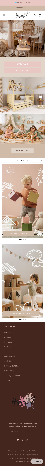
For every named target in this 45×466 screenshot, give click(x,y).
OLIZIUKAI (8, 361)
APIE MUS (8, 381)
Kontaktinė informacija (23, 461)
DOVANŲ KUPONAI (11, 366)
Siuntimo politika (32, 458)
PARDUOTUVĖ (9, 356)
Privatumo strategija (14, 454)
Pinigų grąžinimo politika (17, 458)
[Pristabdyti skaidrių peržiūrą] (42, 160)
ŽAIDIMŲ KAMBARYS (12, 376)
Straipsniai (8, 342)
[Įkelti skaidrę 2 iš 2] (23, 160)
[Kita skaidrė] (27, 160)
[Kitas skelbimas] (41, 2)
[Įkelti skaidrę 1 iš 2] (21, 160)
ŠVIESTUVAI (22, 64)
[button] (4, 15)
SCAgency (35, 451)
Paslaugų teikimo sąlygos (31, 454)
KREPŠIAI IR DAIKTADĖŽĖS (21, 314)
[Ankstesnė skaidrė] (17, 160)
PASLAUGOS (9, 371)
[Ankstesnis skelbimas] (4, 2)
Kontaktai (8, 347)
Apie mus (7, 337)
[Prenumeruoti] (38, 431)
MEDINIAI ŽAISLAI (22, 151)
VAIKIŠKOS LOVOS (22, 70)
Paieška (7, 332)
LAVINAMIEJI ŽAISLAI (19, 234)
